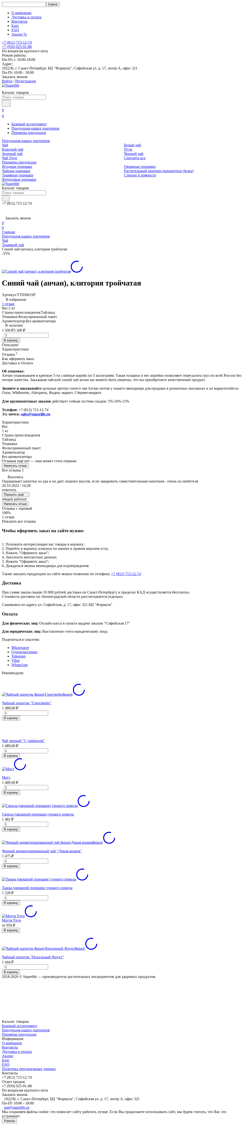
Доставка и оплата (26, 17)
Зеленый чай (12, 154)
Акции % (19, 34)
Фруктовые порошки (19, 179)
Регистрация (25, 81)
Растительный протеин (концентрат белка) (158, 171)
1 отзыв (8, 304)
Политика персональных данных (29, 1069)
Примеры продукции (28, 133)
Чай (5, 145)
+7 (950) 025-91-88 (17, 47)
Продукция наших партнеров (35, 128)
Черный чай (133, 154)
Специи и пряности (140, 175)
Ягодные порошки (17, 166)
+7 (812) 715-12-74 (126, 574)
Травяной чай (13, 245)
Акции (7, 1056)
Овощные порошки (140, 166)
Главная (8, 232)
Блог (15, 26)
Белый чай (132, 145)
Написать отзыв (15, 465)
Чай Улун (9, 158)
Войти (7, 81)
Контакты (19, 21)
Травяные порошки (17, 175)
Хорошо (9, 1121)
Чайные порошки (16, 171)
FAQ (15, 30)
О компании (21, 13)
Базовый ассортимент (29, 124)
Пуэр (128, 149)
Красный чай (12, 149)
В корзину (11, 340)
